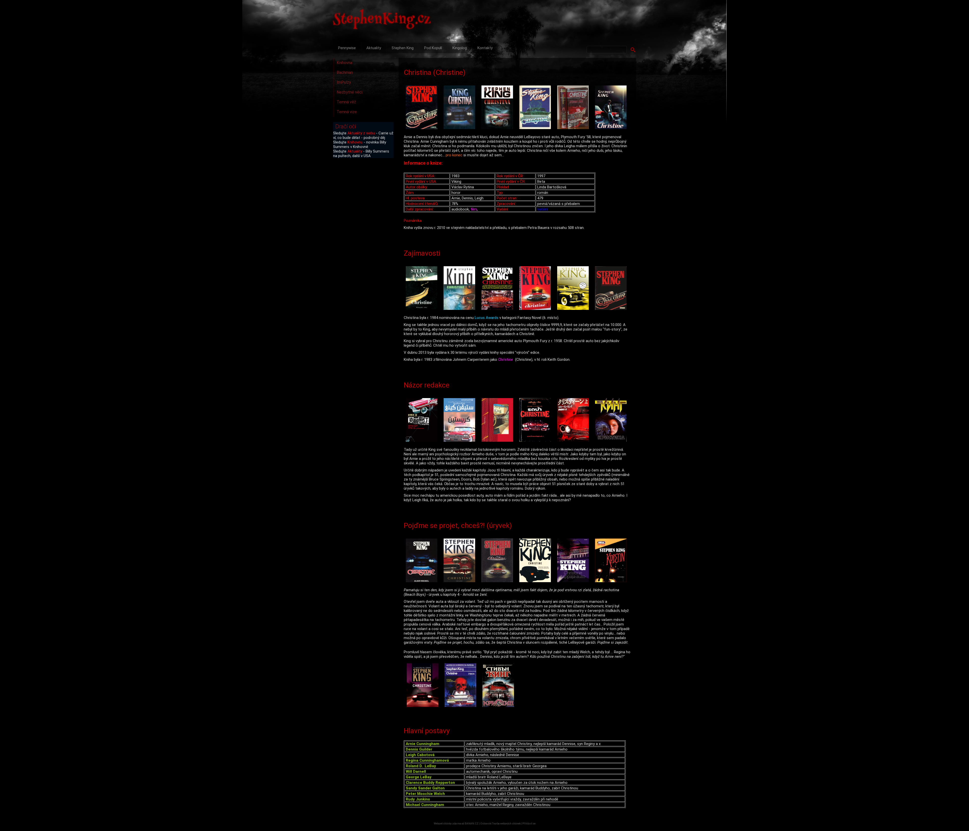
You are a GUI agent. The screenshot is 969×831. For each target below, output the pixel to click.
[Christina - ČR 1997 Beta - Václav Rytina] (460, 107)
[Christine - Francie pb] (423, 561)
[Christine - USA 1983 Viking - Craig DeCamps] (423, 107)
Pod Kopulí (433, 48)
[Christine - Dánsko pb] (460, 561)
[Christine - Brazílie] (461, 685)
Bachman (345, 72)
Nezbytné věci (349, 92)
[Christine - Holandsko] (498, 420)
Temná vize (347, 111)
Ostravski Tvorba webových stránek (500, 823)
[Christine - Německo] (536, 561)
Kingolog (459, 48)
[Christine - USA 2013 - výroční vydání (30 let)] (612, 107)
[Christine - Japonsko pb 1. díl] (574, 420)
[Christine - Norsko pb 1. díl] (536, 288)
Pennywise (347, 48)
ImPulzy (344, 82)
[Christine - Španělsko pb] (574, 288)
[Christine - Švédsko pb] (612, 288)
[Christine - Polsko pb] (423, 288)
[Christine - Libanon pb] (460, 420)
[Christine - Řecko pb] (612, 561)
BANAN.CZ (471, 823)
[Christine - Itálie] (536, 107)
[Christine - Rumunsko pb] (498, 288)
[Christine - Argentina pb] (424, 685)
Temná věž (346, 102)
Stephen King (403, 48)
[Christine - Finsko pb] (574, 561)
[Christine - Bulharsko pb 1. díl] (499, 685)
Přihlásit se (528, 823)
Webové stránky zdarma (447, 823)
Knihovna (344, 62)
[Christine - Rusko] (612, 420)
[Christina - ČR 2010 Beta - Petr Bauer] (498, 107)
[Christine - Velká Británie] (498, 561)
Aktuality (373, 48)
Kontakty (485, 48)
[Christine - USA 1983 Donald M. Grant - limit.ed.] (574, 107)
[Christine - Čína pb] (423, 420)
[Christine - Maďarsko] (460, 288)
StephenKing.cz (382, 20)
